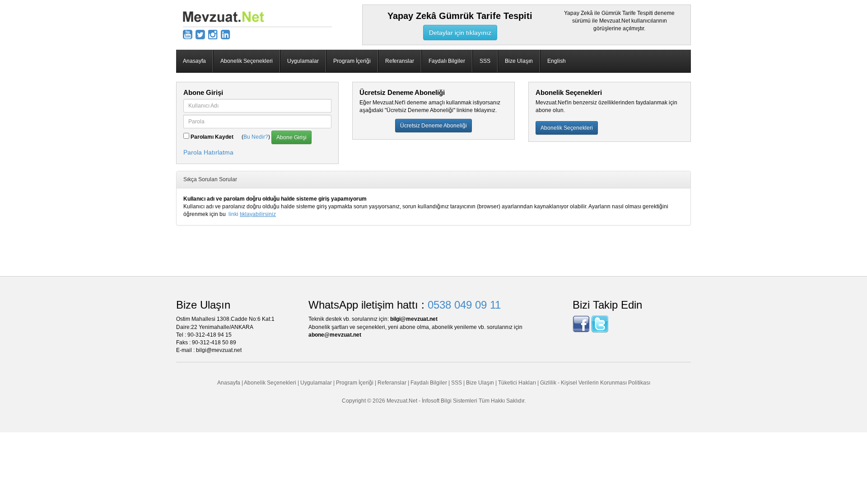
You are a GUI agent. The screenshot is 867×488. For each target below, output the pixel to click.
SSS (485, 61)
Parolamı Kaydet (212, 137)
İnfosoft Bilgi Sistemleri (449, 401)
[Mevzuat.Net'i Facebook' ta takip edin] (581, 324)
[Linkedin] (225, 34)
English (556, 61)
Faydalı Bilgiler (447, 61)
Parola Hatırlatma (208, 152)
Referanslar (399, 61)
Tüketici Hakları (517, 383)
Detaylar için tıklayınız (460, 32)
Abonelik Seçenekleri (246, 61)
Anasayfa (194, 61)
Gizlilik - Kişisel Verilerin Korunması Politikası (595, 383)
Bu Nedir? (255, 137)
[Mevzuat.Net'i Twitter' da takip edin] (599, 324)
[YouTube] (187, 34)
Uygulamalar (303, 61)
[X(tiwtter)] (200, 34)
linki (252, 214)
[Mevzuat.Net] (223, 16)
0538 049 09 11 (464, 305)
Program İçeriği (352, 61)
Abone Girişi (291, 137)
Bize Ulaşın (519, 61)
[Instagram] (213, 34)
